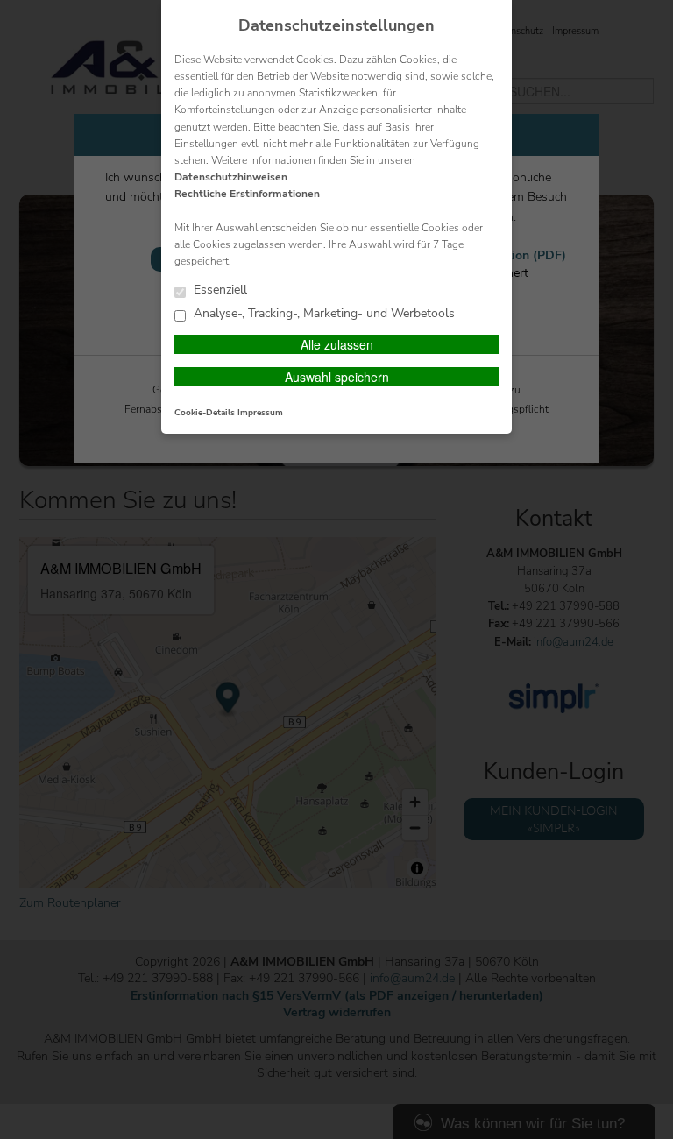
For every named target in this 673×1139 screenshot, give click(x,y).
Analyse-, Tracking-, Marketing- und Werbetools (322, 314)
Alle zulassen (337, 344)
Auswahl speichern (337, 377)
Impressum (260, 413)
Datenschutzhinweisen (230, 177)
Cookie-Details (204, 413)
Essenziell (218, 290)
